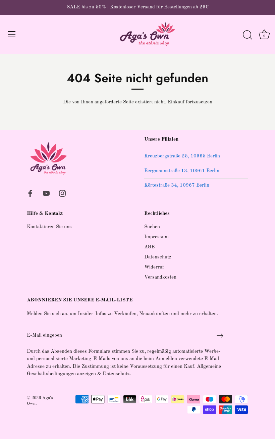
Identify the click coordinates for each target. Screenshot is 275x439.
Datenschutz (157, 257)
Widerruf (154, 267)
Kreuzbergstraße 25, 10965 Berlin (182, 156)
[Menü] (11, 34)
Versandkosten (160, 277)
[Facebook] (30, 193)
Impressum (156, 237)
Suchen (152, 227)
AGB (149, 247)
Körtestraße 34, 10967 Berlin (176, 185)
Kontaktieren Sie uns (49, 227)
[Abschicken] (220, 335)
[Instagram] (62, 193)
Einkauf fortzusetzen (190, 102)
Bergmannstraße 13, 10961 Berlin (181, 171)
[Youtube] (46, 193)
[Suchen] (247, 35)
